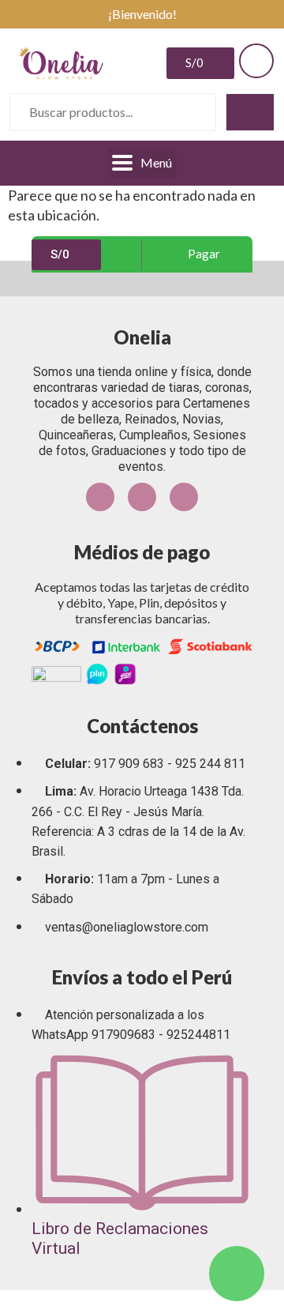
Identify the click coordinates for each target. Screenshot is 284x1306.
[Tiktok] (184, 497)
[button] (197, 254)
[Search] (250, 112)
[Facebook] (100, 497)
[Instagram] (142, 497)
